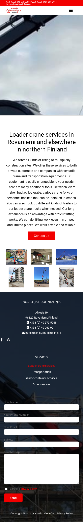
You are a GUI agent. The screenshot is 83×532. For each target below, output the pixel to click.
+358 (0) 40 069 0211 (43, 327)
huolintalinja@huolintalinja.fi (18, 4)
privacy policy (29, 488)
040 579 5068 (23, 2)
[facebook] (1, 339)
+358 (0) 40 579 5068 (43, 322)
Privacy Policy (64, 513)
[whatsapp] (8, 339)
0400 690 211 (49, 2)
